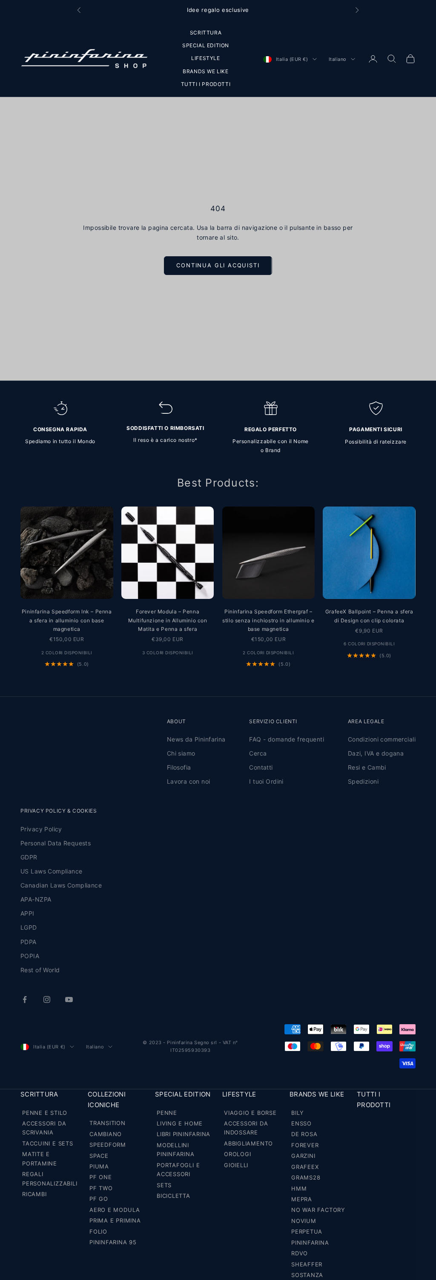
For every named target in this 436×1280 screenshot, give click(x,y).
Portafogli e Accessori (178, 1169)
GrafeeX (304, 1166)
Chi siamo (181, 753)
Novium (303, 1220)
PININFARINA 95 (113, 1242)
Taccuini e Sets (47, 1143)
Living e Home (180, 1123)
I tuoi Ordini (266, 781)
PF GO (98, 1198)
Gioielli (236, 1165)
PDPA (28, 941)
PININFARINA (310, 1242)
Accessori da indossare (246, 1128)
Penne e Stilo (44, 1112)
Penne (167, 1112)
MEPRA (301, 1199)
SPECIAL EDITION (205, 45)
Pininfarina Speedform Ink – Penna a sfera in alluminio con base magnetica (67, 620)
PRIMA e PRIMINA (115, 1220)
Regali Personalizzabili (49, 1178)
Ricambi (34, 1194)
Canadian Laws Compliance (61, 885)
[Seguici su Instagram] (47, 999)
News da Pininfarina (196, 739)
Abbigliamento (248, 1143)
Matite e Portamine (39, 1158)
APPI (27, 913)
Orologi (237, 1154)
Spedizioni (363, 781)
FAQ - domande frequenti (286, 739)
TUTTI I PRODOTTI (206, 84)
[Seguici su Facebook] (24, 999)
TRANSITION (107, 1123)
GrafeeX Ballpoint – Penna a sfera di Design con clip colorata (369, 615)
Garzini (303, 1155)
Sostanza (307, 1274)
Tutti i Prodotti (373, 1099)
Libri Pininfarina (183, 1134)
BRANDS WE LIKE (205, 71)
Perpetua (306, 1231)
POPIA (29, 955)
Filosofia (179, 767)
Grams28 (305, 1177)
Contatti (260, 767)
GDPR (28, 857)
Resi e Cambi (367, 767)
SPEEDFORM (107, 1144)
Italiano (338, 59)
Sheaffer (306, 1264)
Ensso (301, 1123)
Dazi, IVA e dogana (376, 753)
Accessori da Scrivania (44, 1128)
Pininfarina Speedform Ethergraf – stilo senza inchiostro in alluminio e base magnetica (268, 620)
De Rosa (304, 1134)
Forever (304, 1145)
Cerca (258, 753)
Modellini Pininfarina (176, 1149)
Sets (164, 1185)
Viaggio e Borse (250, 1112)
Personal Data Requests (55, 843)
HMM (299, 1188)
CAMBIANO (105, 1134)
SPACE (99, 1155)
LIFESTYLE (205, 58)
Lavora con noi (188, 781)
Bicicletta (173, 1195)
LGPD (28, 927)
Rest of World (40, 970)
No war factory (318, 1209)
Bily (297, 1112)
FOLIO (98, 1231)
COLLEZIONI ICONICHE (107, 1099)
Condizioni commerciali (382, 739)
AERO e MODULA (114, 1209)
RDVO (299, 1253)
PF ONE (100, 1177)
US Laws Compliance (51, 871)
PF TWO (101, 1188)
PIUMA (99, 1166)
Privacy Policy (41, 829)
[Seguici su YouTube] (69, 999)
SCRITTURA (205, 32)
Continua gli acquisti (217, 265)
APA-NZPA (35, 899)
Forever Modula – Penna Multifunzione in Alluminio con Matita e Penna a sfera (167, 620)
